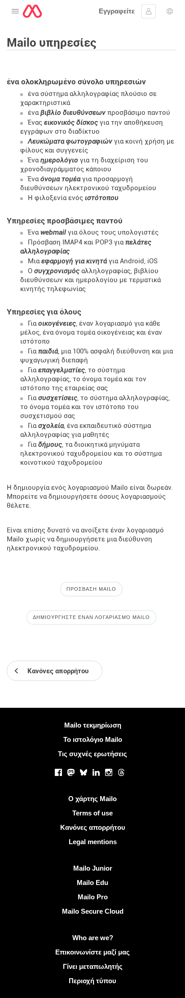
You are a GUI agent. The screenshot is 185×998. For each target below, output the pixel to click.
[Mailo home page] (32, 11)
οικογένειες (57, 323)
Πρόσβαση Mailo (91, 589)
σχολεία (51, 426)
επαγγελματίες (61, 370)
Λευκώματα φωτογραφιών (70, 141)
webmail (53, 232)
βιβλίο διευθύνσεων (73, 113)
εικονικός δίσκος (71, 122)
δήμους (50, 444)
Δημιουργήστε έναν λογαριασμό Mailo (91, 617)
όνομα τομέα (60, 179)
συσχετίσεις (57, 398)
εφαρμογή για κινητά (74, 261)
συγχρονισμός (56, 271)
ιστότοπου (102, 198)
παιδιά (48, 351)
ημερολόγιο (59, 160)
